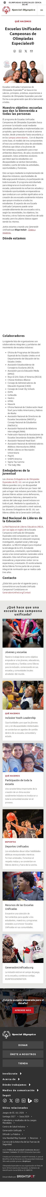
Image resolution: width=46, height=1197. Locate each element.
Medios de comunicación (19, 1090)
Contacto (13, 1152)
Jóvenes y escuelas (16, 652)
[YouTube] (36, 1102)
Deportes (10, 842)
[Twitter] (11, 1102)
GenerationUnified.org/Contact (17, 592)
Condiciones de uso (31, 1150)
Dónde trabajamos (15, 1084)
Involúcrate (10, 1073)
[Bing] (30, 1102)
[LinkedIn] (23, 1102)
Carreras (6, 1152)
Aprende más (23, 1010)
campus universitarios (18, 137)
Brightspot (27, 1161)
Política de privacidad (16, 1150)
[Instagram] (17, 1102)
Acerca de (9, 1079)
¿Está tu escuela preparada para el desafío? (23, 1002)
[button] (41, 10)
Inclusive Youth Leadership (20, 717)
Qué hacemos (23, 21)
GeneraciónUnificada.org (19, 967)
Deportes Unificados (17, 846)
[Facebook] (5, 1102)
